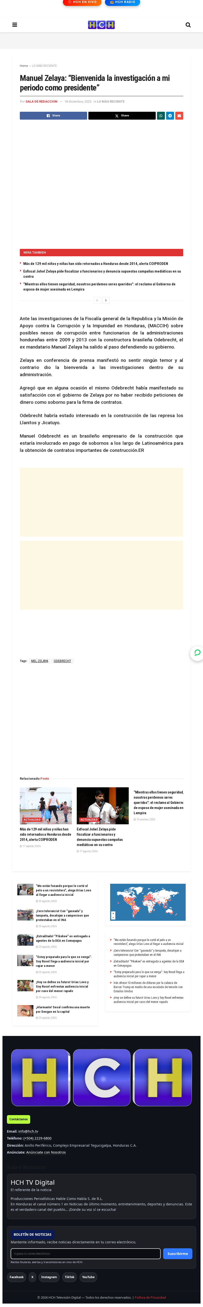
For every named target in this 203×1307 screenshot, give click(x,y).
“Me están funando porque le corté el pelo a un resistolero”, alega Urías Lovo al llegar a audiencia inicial (63, 890)
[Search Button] (188, 25)
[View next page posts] (106, 300)
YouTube (88, 1277)
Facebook (17, 1277)
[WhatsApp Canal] (198, 653)
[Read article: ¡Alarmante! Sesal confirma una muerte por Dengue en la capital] (25, 1010)
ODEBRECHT (62, 661)
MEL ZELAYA (39, 661)
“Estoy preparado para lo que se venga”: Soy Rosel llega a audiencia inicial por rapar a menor (63, 961)
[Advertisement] (101, 39)
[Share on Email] (179, 116)
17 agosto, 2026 (31, 846)
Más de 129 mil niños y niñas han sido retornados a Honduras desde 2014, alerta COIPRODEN (95, 263)
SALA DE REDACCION (41, 101)
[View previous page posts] (97, 300)
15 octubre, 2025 (145, 819)
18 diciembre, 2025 (77, 101)
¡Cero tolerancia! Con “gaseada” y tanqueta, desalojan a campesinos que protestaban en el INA (62, 915)
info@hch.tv (28, 1131)
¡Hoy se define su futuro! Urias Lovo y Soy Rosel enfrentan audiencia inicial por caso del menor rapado (62, 986)
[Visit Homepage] (101, 25)
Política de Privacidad (150, 1297)
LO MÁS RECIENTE (44, 66)
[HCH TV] (101, 1077)
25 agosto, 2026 (47, 901)
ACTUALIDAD (32, 819)
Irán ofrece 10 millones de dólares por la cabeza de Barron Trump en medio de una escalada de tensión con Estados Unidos (148, 987)
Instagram (49, 1277)
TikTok (69, 1277)
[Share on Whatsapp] (161, 116)
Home (24, 66)
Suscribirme (178, 1253)
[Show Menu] (14, 25)
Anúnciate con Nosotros (46, 1152)
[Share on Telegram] (170, 116)
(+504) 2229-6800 (37, 1138)
